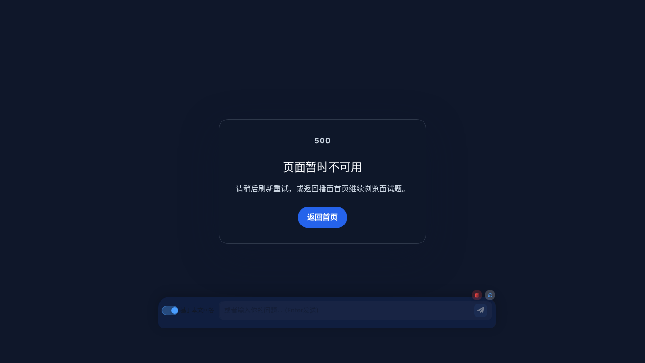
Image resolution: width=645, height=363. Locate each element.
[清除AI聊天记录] (477, 295)
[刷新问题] (490, 295)
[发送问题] (480, 310)
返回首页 (322, 217)
